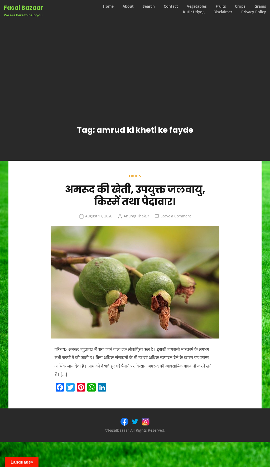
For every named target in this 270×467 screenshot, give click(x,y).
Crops (240, 6)
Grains (260, 6)
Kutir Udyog (194, 11)
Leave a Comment (176, 215)
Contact (171, 6)
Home (108, 6)
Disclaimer (223, 11)
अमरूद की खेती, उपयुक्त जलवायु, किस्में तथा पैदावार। (135, 196)
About (128, 6)
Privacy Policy (253, 11)
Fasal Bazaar (23, 7)
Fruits (221, 6)
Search (149, 6)
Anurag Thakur (136, 215)
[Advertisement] (135, 62)
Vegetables (197, 6)
